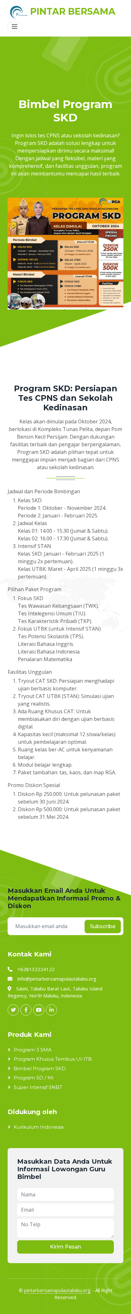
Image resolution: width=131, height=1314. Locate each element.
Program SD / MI (34, 1078)
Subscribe (102, 926)
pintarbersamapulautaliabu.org (57, 1290)
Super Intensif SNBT (38, 1087)
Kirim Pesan (65, 1247)
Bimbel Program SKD (40, 1068)
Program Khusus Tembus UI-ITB (53, 1059)
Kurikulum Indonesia (39, 1127)
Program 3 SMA (33, 1050)
